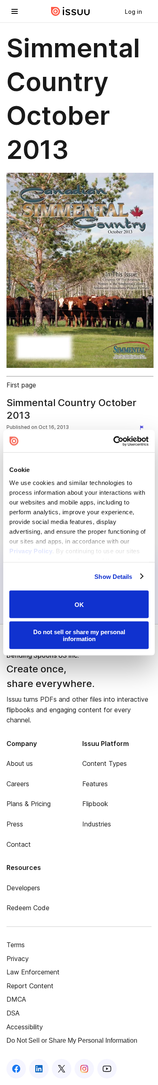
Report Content (29, 986)
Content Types (104, 763)
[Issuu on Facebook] (16, 1068)
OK (79, 604)
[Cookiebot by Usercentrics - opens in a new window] (114, 441)
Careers (17, 784)
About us (19, 763)
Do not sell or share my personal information (79, 635)
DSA (12, 1013)
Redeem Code (27, 908)
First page (21, 385)
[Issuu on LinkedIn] (39, 1068)
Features (95, 784)
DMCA (16, 999)
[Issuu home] (70, 11)
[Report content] (143, 428)
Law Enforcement (33, 972)
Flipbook (95, 804)
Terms (15, 945)
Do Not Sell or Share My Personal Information (71, 1040)
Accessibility (24, 1027)
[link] (133, 11)
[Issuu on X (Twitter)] (61, 1068)
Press (14, 824)
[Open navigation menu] (14, 11)
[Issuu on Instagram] (84, 1068)
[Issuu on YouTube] (107, 1068)
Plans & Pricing (28, 804)
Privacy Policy (30, 550)
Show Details (113, 576)
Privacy (17, 959)
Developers (23, 888)
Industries (96, 824)
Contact (18, 844)
